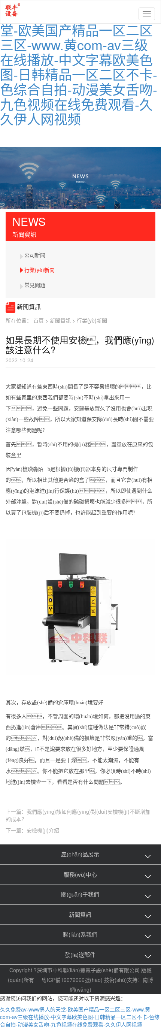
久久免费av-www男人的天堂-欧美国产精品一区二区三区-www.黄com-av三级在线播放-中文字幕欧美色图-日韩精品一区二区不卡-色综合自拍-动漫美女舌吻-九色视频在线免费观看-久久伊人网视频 (78, 66)
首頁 (41, 320)
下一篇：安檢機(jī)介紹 (32, 830)
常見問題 (34, 284)
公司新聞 (34, 254)
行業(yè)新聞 (39, 269)
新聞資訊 (63, 320)
